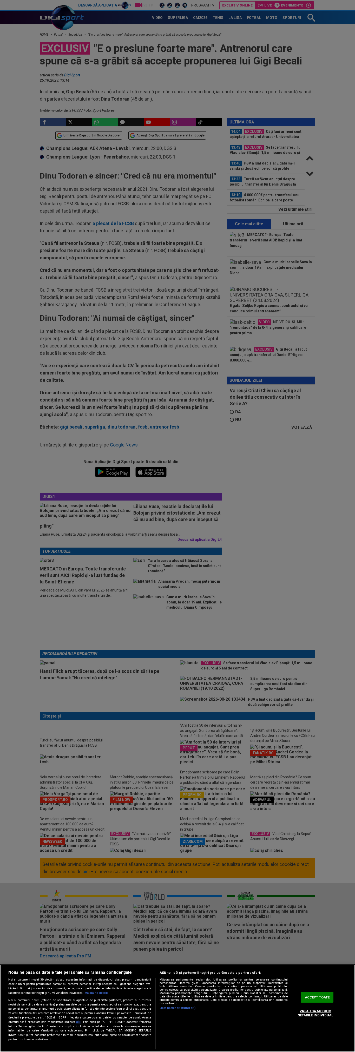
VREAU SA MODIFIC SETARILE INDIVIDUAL (315, 1013)
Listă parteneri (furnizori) (177, 1008)
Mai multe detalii (96, 993)
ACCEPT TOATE (317, 997)
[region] (177, 1008)
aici (78, 1022)
